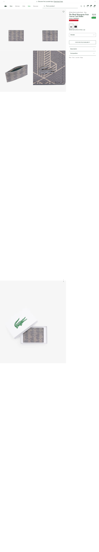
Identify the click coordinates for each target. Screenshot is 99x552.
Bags (85, 12)
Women (17, 6)
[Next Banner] (95, 1)
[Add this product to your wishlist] (63, 12)
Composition (74, 53)
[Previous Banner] (4, 1)
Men (11, 6)
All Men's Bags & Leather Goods (76, 12)
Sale (29, 6)
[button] (81, 6)
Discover (35, 6)
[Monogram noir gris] (76, 26)
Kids (24, 6)
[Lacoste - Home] (6, 6)
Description (73, 49)
